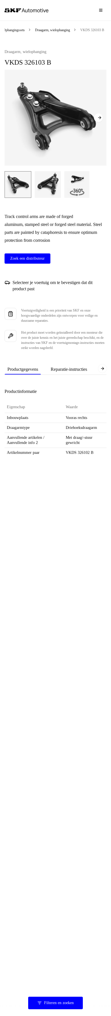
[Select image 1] (18, 184)
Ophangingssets (14, 30)
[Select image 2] (48, 184)
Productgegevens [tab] (22, 369)
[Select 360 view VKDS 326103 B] (76, 184)
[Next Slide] (98, 117)
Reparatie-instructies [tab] (69, 369)
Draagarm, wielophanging (52, 30)
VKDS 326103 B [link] (92, 30)
